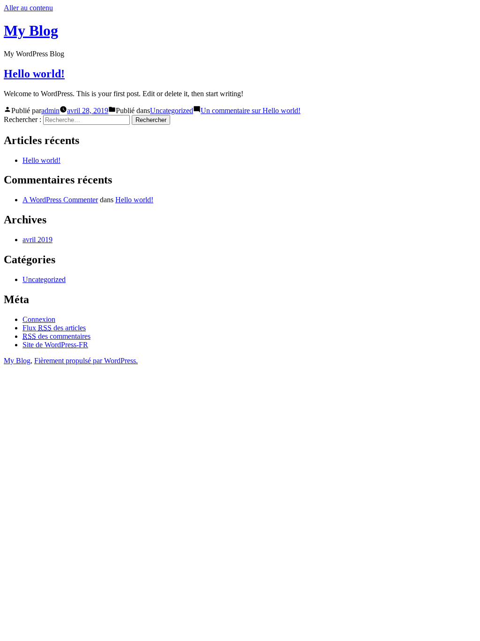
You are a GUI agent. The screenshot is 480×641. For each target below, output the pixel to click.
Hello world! (34, 74)
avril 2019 (37, 240)
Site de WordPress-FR (55, 345)
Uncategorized (171, 110)
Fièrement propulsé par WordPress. (86, 361)
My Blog (31, 30)
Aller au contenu (28, 8)
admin (50, 110)
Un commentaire (250, 110)
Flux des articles (54, 328)
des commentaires (56, 336)
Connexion (38, 319)
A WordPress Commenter (60, 200)
